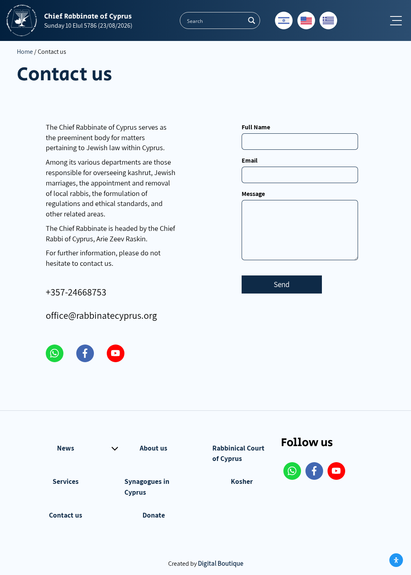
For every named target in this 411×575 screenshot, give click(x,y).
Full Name (256, 127)
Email (250, 160)
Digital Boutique (220, 563)
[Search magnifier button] (251, 20)
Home (25, 51)
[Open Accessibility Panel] (396, 560)
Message (253, 194)
